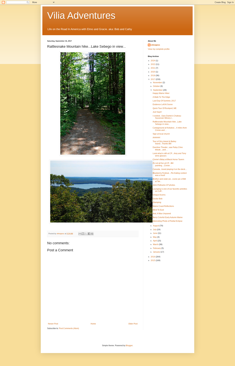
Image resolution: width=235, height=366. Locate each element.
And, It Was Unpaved (162, 213)
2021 (153, 68)
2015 (153, 260)
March (156, 244)
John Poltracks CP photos (164, 185)
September (158, 90)
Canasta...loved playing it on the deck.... (170, 169)
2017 (153, 79)
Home (93, 324)
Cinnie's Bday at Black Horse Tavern (168, 159)
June (155, 233)
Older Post (132, 324)
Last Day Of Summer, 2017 (164, 101)
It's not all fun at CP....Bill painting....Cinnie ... (163, 164)
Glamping (157, 202)
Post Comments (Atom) (69, 328)
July (155, 229)
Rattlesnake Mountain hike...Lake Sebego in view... (167, 123)
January (157, 252)
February (157, 248)
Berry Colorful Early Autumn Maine (168, 217)
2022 (153, 64)
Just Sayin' (157, 112)
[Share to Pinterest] (92, 233)
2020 (153, 72)
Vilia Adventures (81, 15)
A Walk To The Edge (161, 97)
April (155, 241)
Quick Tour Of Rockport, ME (164, 108)
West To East (158, 210)
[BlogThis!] (83, 233)
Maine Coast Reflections (163, 206)
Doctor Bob (157, 199)
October (156, 86)
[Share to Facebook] (89, 233)
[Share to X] (86, 233)
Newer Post (53, 324)
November (158, 82)
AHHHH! (156, 137)
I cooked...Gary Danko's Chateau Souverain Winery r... (167, 117)
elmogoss (155, 45)
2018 (153, 75)
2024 (153, 61)
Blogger (129, 345)
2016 (153, 257)
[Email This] (80, 233)
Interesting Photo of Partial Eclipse (167, 221)
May (155, 237)
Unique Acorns (159, 195)
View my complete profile (159, 49)
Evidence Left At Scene (163, 104)
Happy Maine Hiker (161, 93)
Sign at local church (161, 134)
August (156, 226)
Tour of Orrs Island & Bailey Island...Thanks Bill (164, 142)
